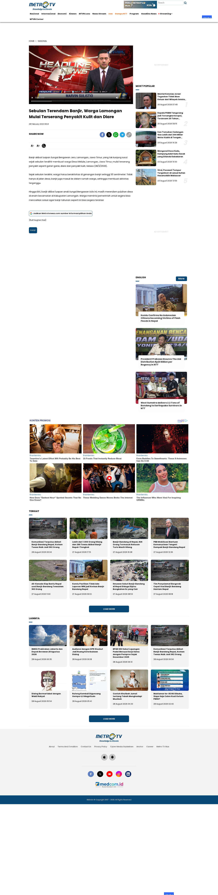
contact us (86, 746)
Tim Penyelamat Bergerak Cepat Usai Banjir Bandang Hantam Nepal (167, 586)
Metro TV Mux (162, 746)
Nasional (34, 13)
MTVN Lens (84, 13)
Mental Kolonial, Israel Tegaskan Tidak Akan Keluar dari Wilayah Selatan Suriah (171, 98)
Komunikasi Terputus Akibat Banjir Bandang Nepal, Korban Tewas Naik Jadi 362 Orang (47, 544)
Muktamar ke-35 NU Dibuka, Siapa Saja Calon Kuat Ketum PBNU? (168, 696)
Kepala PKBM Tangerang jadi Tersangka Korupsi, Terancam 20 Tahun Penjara (170, 117)
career (149, 746)
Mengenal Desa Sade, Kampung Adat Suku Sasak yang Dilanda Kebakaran (171, 154)
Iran (111, 13)
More (181, 278)
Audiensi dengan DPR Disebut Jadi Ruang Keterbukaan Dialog (87, 652)
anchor (139, 746)
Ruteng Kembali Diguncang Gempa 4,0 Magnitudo (86, 695)
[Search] (185, 2)
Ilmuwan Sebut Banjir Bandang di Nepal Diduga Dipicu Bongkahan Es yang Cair (129, 586)
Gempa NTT (121, 13)
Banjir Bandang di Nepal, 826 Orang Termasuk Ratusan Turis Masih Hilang (127, 544)
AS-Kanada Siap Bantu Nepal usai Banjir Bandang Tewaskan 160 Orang (47, 586)
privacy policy (100, 746)
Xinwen (73, 13)
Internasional (48, 13)
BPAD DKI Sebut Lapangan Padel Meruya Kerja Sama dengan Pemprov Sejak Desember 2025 (126, 653)
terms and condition (68, 746)
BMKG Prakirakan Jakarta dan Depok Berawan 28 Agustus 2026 (47, 652)
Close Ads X (207, 17)
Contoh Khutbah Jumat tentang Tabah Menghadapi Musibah (127, 696)
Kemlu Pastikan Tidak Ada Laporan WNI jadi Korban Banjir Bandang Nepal (88, 586)
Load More (109, 609)
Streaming (165, 13)
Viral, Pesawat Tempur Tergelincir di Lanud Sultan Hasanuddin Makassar (171, 173)
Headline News (149, 13)
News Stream (99, 13)
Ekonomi (62, 13)
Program (134, 13)
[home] (109, 737)
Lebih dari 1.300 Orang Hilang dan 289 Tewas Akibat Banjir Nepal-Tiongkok (87, 544)
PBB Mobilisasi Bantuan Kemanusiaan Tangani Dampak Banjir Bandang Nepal (169, 544)
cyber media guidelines (121, 746)
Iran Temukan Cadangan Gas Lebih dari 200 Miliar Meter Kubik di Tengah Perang (170, 136)
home (31, 41)
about (52, 746)
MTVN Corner (36, 19)
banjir (33, 230)
